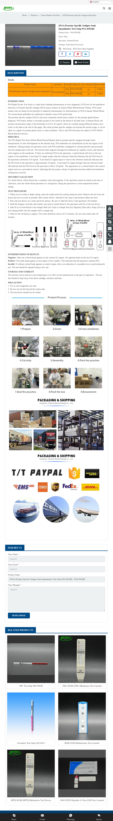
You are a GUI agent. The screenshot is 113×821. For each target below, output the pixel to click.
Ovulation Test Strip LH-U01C (31, 743)
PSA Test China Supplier (83, 49)
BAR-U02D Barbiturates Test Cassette (82, 743)
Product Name (14, 575)
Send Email (82, 62)
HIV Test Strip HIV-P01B (31, 686)
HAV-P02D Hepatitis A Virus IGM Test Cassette (82, 800)
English (95, 2)
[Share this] (62, 54)
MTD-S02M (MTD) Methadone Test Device (31, 800)
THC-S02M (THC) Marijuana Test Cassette (82, 686)
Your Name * (13, 554)
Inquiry (66, 62)
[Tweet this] (70, 54)
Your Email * (13, 565)
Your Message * (14, 585)
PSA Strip (67, 49)
